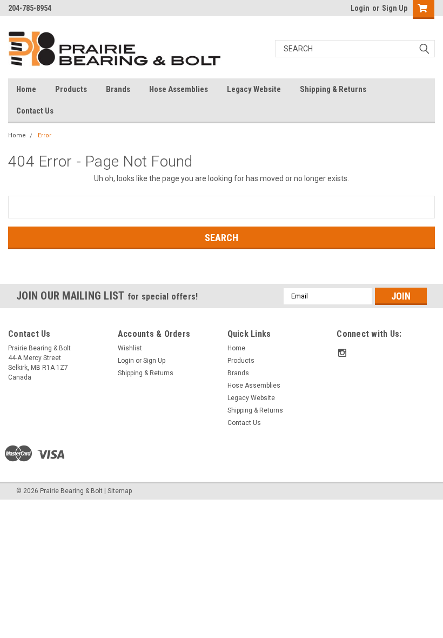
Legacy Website (254, 89)
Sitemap (120, 491)
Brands (118, 89)
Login (360, 8)
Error (44, 135)
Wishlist (130, 348)
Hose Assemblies (178, 89)
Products (71, 89)
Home (26, 89)
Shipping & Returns (333, 89)
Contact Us (34, 111)
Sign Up (394, 8)
